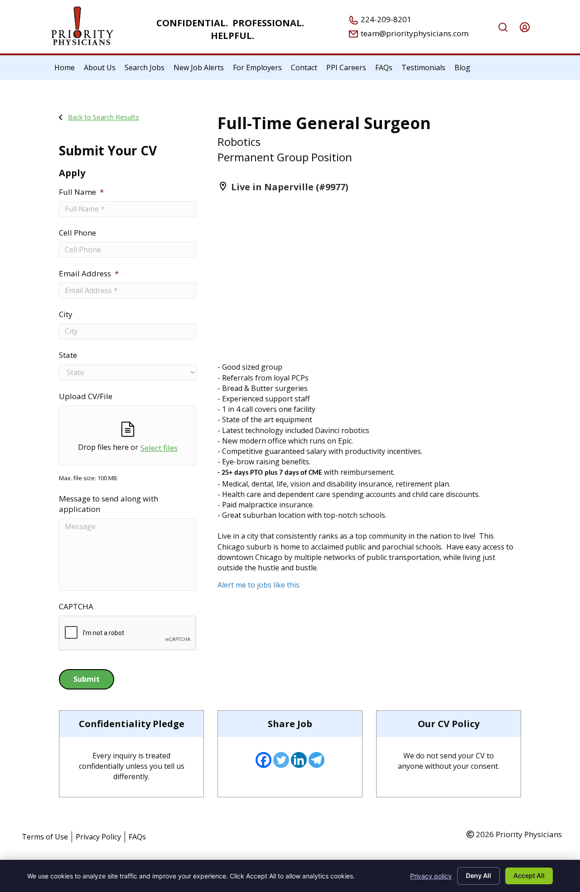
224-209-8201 (385, 19)
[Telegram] (316, 760)
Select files (159, 448)
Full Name (81, 192)
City (65, 314)
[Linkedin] (299, 760)
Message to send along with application (108, 504)
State (68, 355)
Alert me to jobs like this (259, 585)
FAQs (137, 837)
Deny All (478, 875)
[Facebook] (263, 760)
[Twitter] (281, 760)
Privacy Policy (98, 837)
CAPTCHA (76, 607)
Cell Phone (77, 233)
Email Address (89, 274)
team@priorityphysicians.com (414, 33)
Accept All (529, 875)
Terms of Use (45, 837)
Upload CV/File (85, 396)
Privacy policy (431, 876)
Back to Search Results (103, 116)
